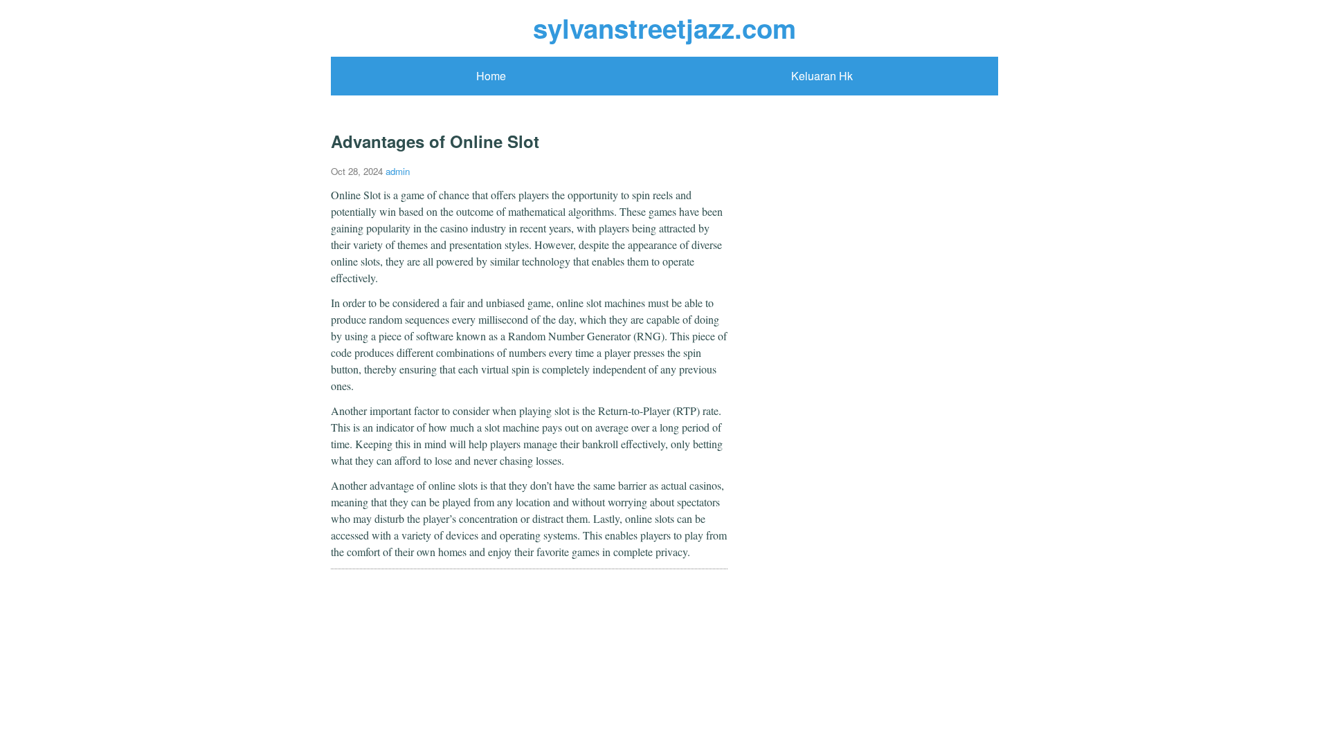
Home (491, 76)
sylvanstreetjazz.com (664, 28)
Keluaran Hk (822, 76)
